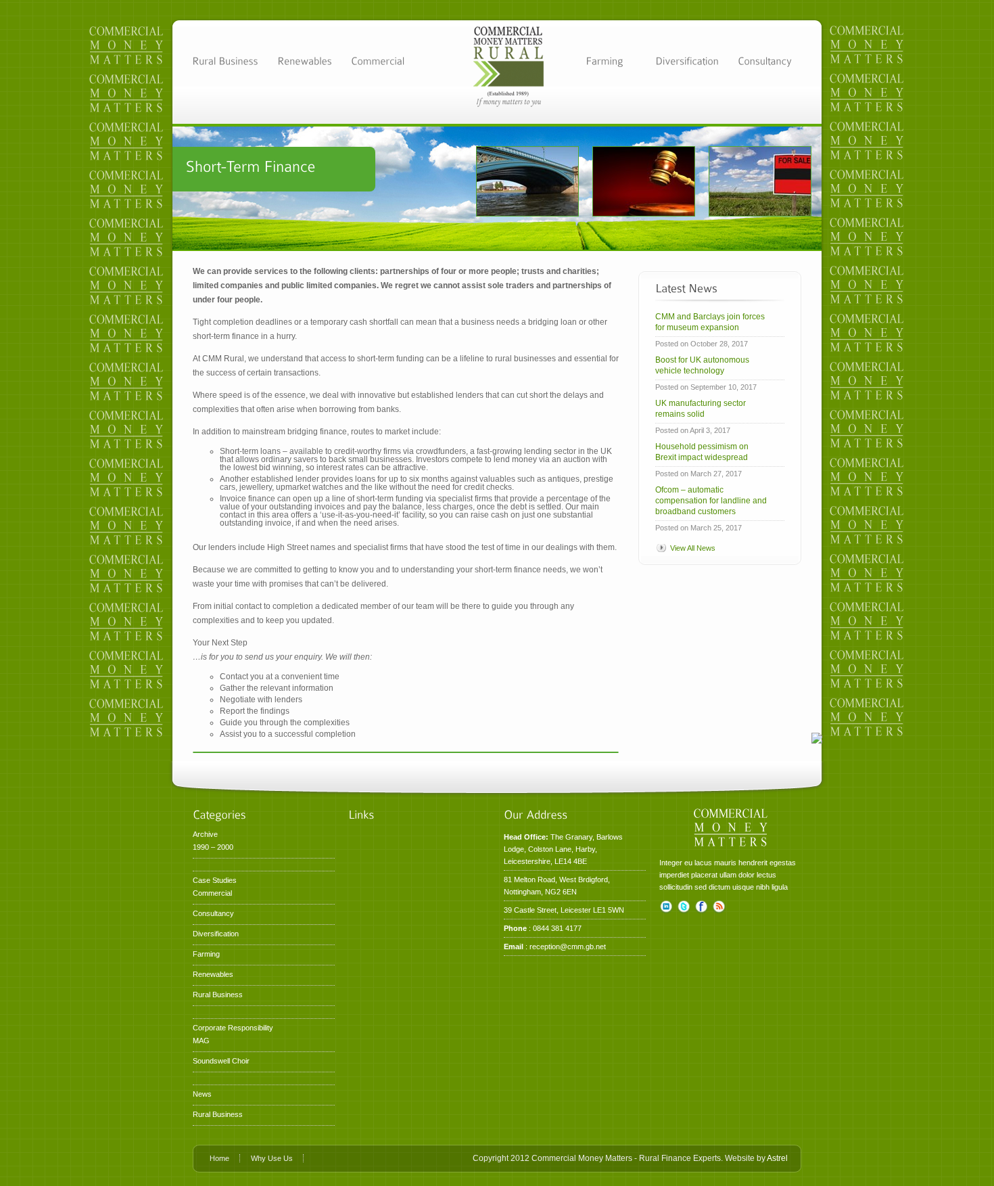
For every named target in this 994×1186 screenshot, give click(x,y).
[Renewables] (304, 60)
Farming (206, 954)
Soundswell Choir (221, 1061)
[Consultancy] (764, 60)
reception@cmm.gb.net (567, 946)
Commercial (212, 893)
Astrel (777, 1158)
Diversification (216, 934)
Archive (205, 834)
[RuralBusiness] (225, 60)
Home (219, 1158)
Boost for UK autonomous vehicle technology (702, 365)
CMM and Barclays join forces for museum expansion (710, 322)
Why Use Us (272, 1158)
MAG (201, 1040)
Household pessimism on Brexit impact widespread (702, 452)
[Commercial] (377, 60)
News (202, 1094)
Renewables (213, 974)
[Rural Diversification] (687, 60)
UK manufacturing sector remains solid (700, 408)
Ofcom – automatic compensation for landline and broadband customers (711, 500)
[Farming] (604, 60)
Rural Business (218, 994)
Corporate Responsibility (233, 1028)
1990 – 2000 (213, 847)
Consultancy (213, 913)
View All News (692, 548)
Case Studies (215, 880)
